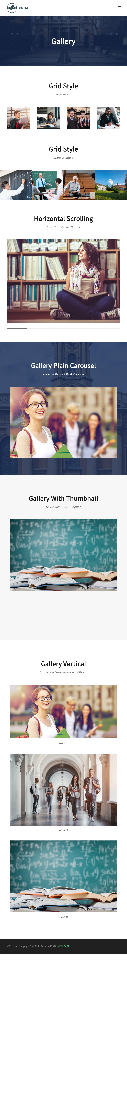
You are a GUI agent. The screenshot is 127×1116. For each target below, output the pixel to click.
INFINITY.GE (63, 946)
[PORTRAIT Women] (63, 422)
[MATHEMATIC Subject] (63, 555)
